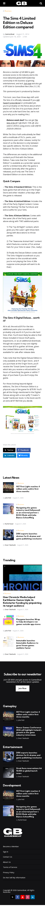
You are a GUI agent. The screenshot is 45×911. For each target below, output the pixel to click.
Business (8, 11)
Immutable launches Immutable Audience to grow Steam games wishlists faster (27, 644)
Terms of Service (10, 867)
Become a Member (11, 846)
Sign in (5, 851)
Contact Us (7, 857)
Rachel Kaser (9, 524)
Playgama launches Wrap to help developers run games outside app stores (28, 622)
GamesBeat (9, 34)
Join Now (23, 688)
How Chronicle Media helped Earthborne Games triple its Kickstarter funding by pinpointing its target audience (22, 601)
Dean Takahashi (10, 545)
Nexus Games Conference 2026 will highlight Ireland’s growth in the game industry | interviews (29, 731)
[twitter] (12, 897)
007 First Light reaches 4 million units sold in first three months (28, 489)
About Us (7, 862)
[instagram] (28, 897)
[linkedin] (33, 897)
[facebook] (17, 897)
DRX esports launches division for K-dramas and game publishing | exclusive (29, 536)
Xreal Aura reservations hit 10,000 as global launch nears (29, 770)
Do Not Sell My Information (14, 877)
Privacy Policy (8, 872)
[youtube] (23, 897)
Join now (27, 83)
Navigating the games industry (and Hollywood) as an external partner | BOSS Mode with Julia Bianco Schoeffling (28, 512)
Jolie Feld (8, 498)
